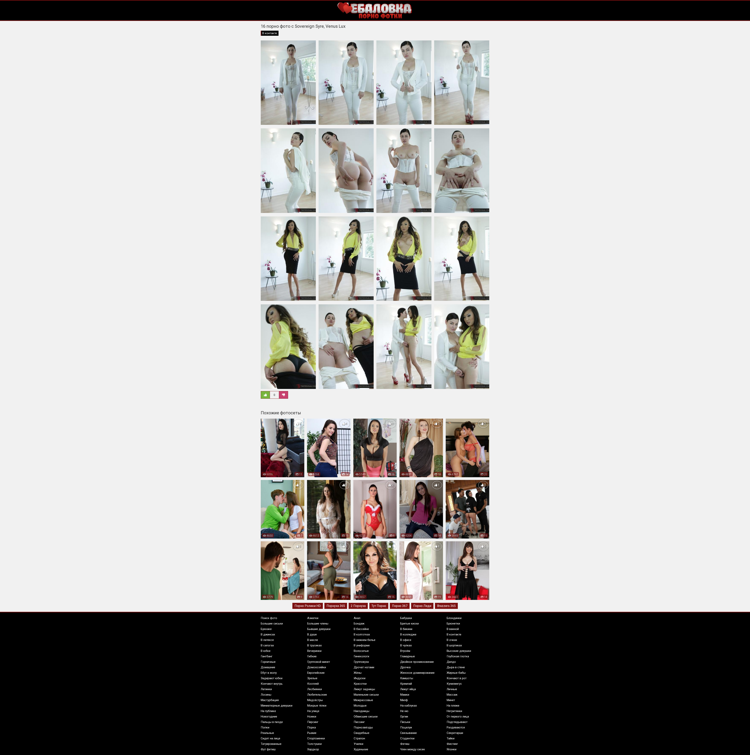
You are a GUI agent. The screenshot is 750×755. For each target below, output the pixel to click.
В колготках (362, 634)
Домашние (268, 667)
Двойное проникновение (417, 662)
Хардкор (313, 749)
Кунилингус (454, 683)
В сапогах (267, 645)
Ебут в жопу (269, 673)
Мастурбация (270, 700)
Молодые (360, 705)
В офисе (405, 640)
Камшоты (406, 678)
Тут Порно (378, 606)
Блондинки (454, 618)
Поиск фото (269, 618)
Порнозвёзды (363, 727)
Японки (451, 749)
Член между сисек (412, 749)
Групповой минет (318, 662)
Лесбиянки (314, 689)
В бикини (406, 629)
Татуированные (271, 744)
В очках (452, 640)
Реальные (267, 733)
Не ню (404, 711)
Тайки (450, 738)
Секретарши (455, 733)
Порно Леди (422, 606)
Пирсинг (312, 722)
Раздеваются (456, 727)
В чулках (406, 645)
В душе (312, 634)
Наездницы (361, 711)
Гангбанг (266, 656)
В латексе (267, 640)
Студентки (407, 738)
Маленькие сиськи (366, 694)
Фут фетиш (268, 749)
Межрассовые (363, 700)
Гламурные (407, 656)
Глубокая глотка (458, 656)
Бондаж (359, 623)
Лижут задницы (364, 689)
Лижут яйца (408, 689)
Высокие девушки (459, 651)
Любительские (317, 694)
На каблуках (408, 705)
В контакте (269, 33)
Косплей (313, 683)
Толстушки (314, 744)
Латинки (266, 689)
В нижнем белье (364, 640)
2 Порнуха (358, 606)
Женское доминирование (417, 673)
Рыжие (311, 733)
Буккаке (266, 629)
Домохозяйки (316, 667)
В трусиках (314, 645)
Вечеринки (314, 651)
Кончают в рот (457, 678)
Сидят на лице (270, 738)
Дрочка (405, 667)
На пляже (453, 705)
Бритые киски (409, 623)
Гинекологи (361, 656)
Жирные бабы (456, 673)
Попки (265, 727)
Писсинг (359, 722)
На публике (268, 711)
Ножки (311, 716)
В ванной (453, 629)
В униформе (362, 645)
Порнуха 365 (336, 606)
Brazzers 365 (446, 606)
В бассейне (361, 629)
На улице (313, 711)
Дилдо (451, 662)
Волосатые (361, 651)
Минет (451, 700)
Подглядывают (457, 722)
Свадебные (361, 733)
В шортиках (454, 645)
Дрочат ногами (364, 667)
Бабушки (406, 618)
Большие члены (317, 623)
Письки (405, 722)
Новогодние (269, 716)
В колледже (408, 634)
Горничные (268, 662)
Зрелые (312, 678)
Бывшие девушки (318, 629)
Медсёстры (315, 700)
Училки (358, 744)
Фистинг (452, 744)
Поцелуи (406, 727)
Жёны (358, 673)
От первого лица (458, 716)
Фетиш (404, 744)
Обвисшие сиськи (366, 716)
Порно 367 (399, 606)
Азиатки (312, 618)
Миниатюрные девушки (276, 705)
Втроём (405, 651)
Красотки (360, 683)
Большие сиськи (272, 623)
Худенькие (361, 749)
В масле (312, 640)
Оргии (404, 716)
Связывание (408, 733)
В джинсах (268, 634)
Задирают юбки (271, 678)
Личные (452, 689)
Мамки (404, 694)
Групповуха (361, 662)
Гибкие (312, 656)
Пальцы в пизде (272, 722)
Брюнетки (453, 623)
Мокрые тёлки (316, 705)
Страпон (359, 738)
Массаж (452, 694)
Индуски (359, 678)
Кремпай (406, 683)
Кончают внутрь (272, 683)
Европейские (316, 673)
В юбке (266, 651)
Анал (357, 618)
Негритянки (454, 711)
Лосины (266, 694)
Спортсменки (316, 738)
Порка (311, 727)
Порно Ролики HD (308, 606)
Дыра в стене (456, 667)
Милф (404, 700)
